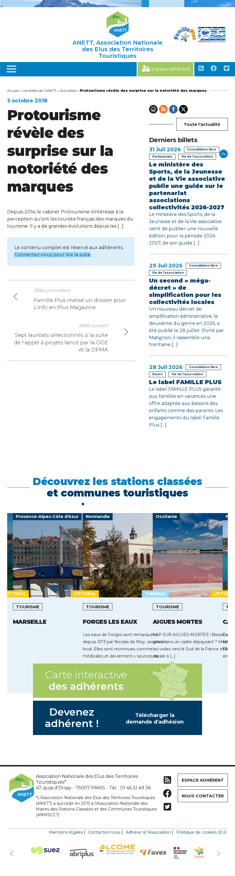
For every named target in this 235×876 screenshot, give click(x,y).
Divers (157, 374)
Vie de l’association (197, 156)
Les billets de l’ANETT (39, 90)
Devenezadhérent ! (114, 718)
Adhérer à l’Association (148, 832)
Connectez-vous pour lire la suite (52, 254)
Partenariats (162, 156)
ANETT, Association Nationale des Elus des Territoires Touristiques (117, 49)
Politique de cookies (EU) (201, 832)
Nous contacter (203, 795)
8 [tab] (143, 503)
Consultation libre (201, 149)
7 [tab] (135, 503)
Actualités (68, 90)
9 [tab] (152, 503)
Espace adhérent (171, 69)
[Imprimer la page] (153, 109)
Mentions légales (66, 832)
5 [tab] (117, 503)
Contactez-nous (104, 832)
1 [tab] (83, 503)
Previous (13, 853)
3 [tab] (100, 503)
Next (219, 853)
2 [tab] (92, 503)
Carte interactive (86, 680)
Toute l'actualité (202, 124)
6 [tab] (126, 503)
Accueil (13, 90)
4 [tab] (109, 503)
